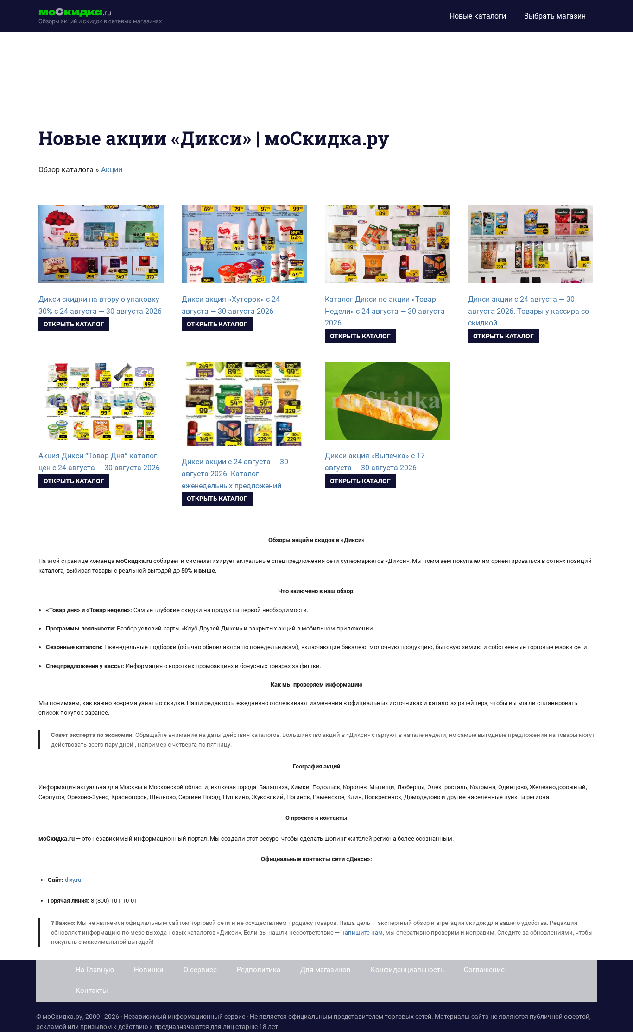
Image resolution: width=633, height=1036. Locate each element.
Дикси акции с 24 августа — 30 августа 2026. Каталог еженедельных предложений (235, 473)
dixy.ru (73, 879)
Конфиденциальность (407, 970)
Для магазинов (325, 970)
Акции (111, 169)
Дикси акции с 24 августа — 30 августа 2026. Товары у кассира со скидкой (528, 311)
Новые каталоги (477, 16)
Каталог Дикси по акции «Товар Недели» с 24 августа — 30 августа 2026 (385, 311)
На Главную (95, 970)
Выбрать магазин (555, 16)
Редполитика (258, 970)
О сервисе (200, 970)
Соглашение (484, 970)
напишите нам (362, 932)
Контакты (92, 990)
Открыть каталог (74, 324)
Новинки (149, 970)
